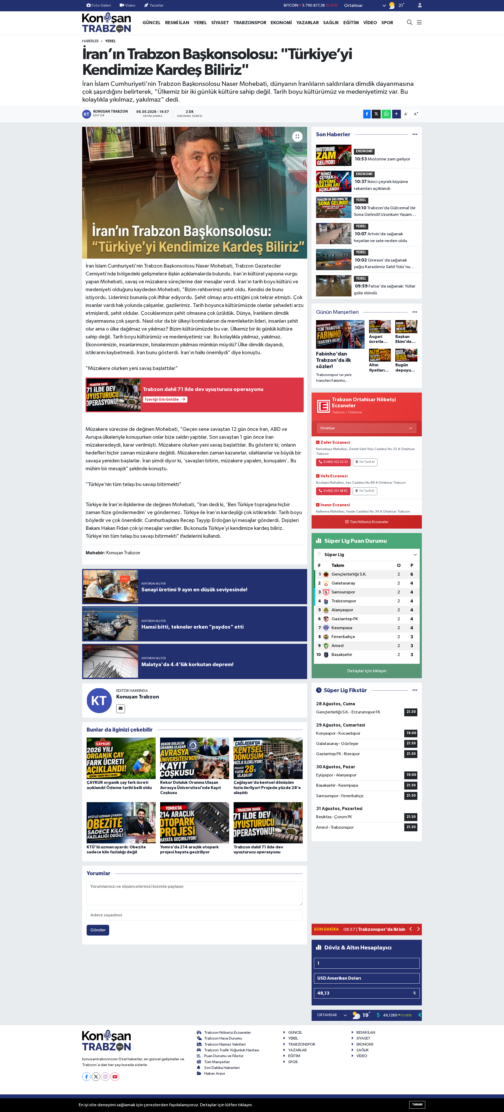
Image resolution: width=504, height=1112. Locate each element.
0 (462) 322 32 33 (335, 462)
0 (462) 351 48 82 (335, 491)
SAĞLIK (331, 22)
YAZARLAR (307, 22)
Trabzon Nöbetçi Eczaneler (227, 1033)
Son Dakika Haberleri (222, 1068)
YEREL (200, 22)
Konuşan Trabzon (137, 696)
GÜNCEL (152, 22)
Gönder (98, 930)
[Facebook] (86, 1076)
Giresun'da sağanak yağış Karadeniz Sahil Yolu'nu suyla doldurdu (382, 264)
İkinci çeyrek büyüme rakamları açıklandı (381, 185)
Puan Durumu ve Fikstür (224, 1056)
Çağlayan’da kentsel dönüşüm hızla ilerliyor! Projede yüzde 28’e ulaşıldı (267, 787)
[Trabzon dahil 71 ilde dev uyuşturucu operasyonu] (268, 822)
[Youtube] (115, 1076)
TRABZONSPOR (249, 22)
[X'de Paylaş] (376, 114)
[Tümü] (414, 134)
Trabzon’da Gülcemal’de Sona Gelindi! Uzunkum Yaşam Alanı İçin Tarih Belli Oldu (385, 212)
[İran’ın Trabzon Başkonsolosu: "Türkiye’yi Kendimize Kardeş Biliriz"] (194, 193)
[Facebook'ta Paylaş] (367, 114)
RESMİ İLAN (177, 22)
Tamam (417, 1104)
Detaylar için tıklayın (366, 671)
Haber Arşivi (214, 1074)
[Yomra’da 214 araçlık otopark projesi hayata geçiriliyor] (194, 822)
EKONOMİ (281, 22)
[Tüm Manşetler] (414, 312)
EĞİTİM (351, 22)
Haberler (90, 41)
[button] (411, 929)
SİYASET (220, 22)
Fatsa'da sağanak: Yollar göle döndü (385, 289)
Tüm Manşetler (217, 1062)
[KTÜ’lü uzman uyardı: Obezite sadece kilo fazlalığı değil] (121, 822)
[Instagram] (105, 1076)
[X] (96, 1076)
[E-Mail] (120, 708)
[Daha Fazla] (396, 114)
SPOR (387, 22)
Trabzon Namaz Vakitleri (225, 1044)
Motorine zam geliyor (382, 159)
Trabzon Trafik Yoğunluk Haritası (231, 1050)
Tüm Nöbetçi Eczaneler (369, 522)
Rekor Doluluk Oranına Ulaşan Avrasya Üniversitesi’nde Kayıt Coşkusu (190, 787)
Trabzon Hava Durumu (223, 1038)
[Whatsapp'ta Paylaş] (386, 114)
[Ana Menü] (419, 22)
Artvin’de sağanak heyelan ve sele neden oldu (380, 237)
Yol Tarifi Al (367, 462)
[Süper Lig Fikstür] (414, 690)
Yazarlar (157, 5)
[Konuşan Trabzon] (99, 700)
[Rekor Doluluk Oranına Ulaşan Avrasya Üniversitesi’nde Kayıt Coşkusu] (194, 758)
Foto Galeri (101, 5)
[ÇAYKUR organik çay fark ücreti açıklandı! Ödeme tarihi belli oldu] (121, 758)
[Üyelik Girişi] (417, 5)
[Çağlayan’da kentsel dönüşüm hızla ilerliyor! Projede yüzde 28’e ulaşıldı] (268, 758)
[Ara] (410, 22)
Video (130, 5)
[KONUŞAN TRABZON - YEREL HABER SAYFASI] (106, 22)
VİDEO (370, 22)
